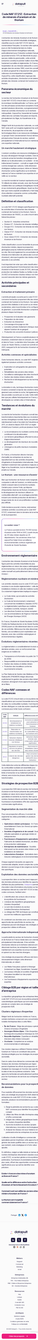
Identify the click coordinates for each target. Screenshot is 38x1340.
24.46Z (5, 731)
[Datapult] (19, 3)
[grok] (21, 1247)
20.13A (5, 723)
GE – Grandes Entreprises (19, 1286)
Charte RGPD (20, 1319)
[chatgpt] (14, 1247)
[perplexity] (24, 1247)
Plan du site (19, 1307)
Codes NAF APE (12, 31)
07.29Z (5, 740)
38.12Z (5, 757)
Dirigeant (19, 1261)
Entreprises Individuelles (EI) (19, 1278)
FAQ (19, 1294)
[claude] (17, 1247)
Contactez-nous (20, 1305)
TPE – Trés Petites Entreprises (19, 1280)
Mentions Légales (19, 1316)
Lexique (19, 1297)
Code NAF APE (19, 1302)
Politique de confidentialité (19, 1324)
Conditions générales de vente (19, 1321)
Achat (19, 1269)
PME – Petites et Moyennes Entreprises (19, 1283)
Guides (19, 1300)
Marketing (19, 1267)
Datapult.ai (28, 884)
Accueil (4, 31)
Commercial (19, 1264)
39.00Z (5, 748)
